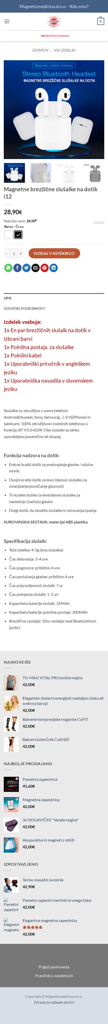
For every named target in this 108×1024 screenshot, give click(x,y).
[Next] (95, 109)
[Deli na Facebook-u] (17, 268)
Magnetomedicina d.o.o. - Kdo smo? (54, 6)
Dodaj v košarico (54, 253)
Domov (40, 50)
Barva (8, 227)
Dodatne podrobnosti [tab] (24, 308)
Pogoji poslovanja (54, 966)
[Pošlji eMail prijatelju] (35, 268)
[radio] (8, 234)
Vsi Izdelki (65, 50)
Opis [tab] (7, 298)
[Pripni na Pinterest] (44, 268)
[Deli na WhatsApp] (8, 268)
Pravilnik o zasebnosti (54, 975)
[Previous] (12, 109)
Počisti (99, 222)
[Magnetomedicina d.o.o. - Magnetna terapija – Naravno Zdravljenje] (54, 21)
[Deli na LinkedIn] (53, 268)
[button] (7, 21)
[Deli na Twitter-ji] (26, 268)
